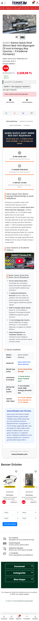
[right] (36, 487)
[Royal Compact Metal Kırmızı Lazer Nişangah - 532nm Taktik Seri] (29, 480)
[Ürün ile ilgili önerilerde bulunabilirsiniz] (32, 113)
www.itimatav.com (19, 454)
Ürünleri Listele (10, 524)
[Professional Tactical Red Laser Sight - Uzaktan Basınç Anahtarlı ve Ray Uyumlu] (9, 480)
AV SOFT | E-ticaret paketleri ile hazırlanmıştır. (19, 601)
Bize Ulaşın (19, 579)
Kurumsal (19, 566)
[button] (5, 24)
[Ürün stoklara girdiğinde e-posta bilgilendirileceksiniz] (15, 113)
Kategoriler (19, 572)
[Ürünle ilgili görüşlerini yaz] (7, 113)
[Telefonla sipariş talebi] (24, 113)
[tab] (11, 121)
